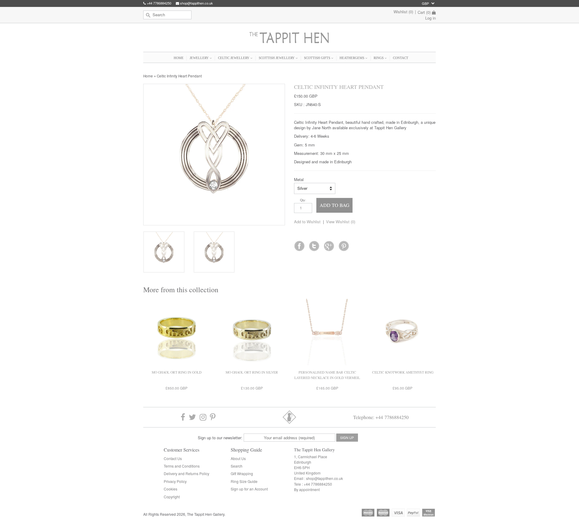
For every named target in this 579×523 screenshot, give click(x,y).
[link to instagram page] (202, 417)
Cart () (424, 12)
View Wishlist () (340, 221)
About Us (238, 458)
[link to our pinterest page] (213, 417)
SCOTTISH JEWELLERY (277, 58)
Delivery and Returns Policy (186, 473)
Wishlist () (403, 11)
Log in (430, 18)
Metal (299, 179)
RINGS (379, 58)
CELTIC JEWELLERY (234, 58)
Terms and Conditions (182, 465)
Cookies (170, 488)
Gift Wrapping (242, 473)
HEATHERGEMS (352, 58)
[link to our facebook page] (299, 244)
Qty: (303, 200)
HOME (179, 58)
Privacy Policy (175, 481)
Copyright (172, 496)
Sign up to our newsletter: (220, 437)
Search (236, 465)
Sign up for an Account (249, 488)
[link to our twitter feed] (314, 244)
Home (148, 76)
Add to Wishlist (307, 221)
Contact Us (173, 458)
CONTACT (400, 58)
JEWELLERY (200, 58)
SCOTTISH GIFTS (317, 58)
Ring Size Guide (244, 481)
